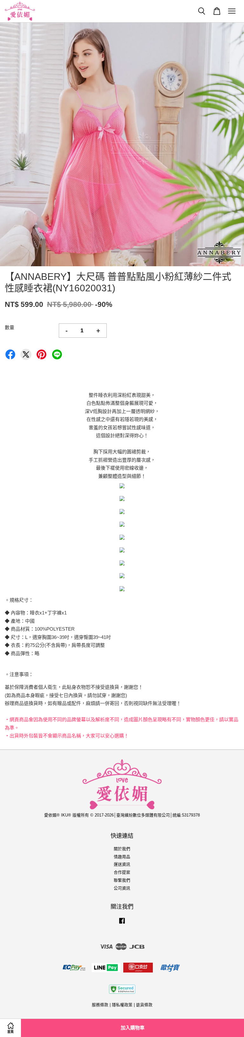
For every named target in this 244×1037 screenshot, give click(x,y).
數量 (9, 327)
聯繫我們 (122, 880)
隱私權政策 (122, 1004)
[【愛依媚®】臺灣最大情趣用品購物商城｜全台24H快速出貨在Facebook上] (122, 923)
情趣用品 (122, 856)
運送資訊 (122, 864)
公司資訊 (122, 888)
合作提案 (122, 872)
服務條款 (100, 1004)
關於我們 (122, 848)
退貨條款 (144, 1004)
